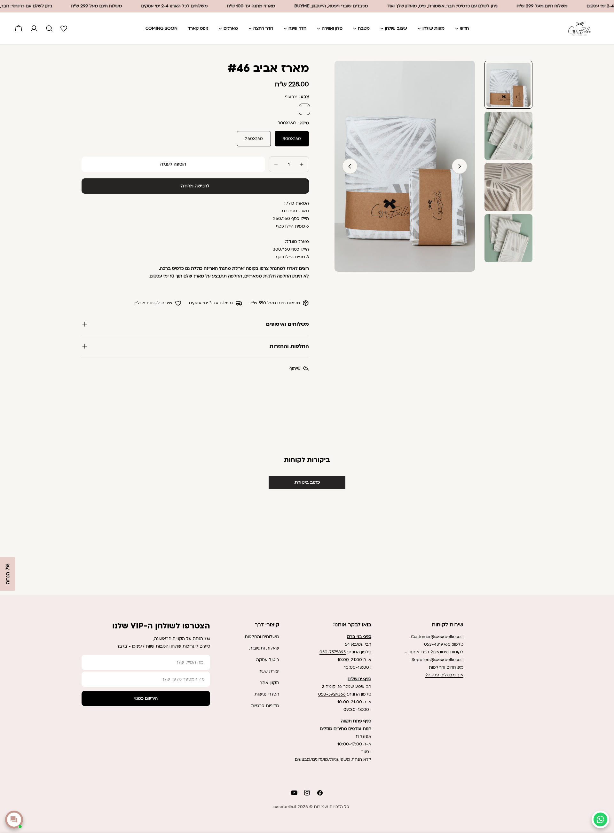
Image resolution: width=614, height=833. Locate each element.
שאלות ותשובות (264, 648)
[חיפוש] (49, 28)
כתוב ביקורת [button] (307, 482)
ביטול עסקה (267, 660)
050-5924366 (332, 694)
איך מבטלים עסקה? (444, 675)
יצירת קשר (269, 671)
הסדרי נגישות (267, 694)
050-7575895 (332, 652)
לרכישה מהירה (195, 186)
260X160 (254, 139)
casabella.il (284, 807)
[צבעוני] (304, 109)
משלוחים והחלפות (446, 667)
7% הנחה (7, 574)
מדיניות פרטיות (265, 706)
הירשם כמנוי (146, 698)
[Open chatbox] (14, 820)
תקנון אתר (269, 683)
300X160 (292, 139)
